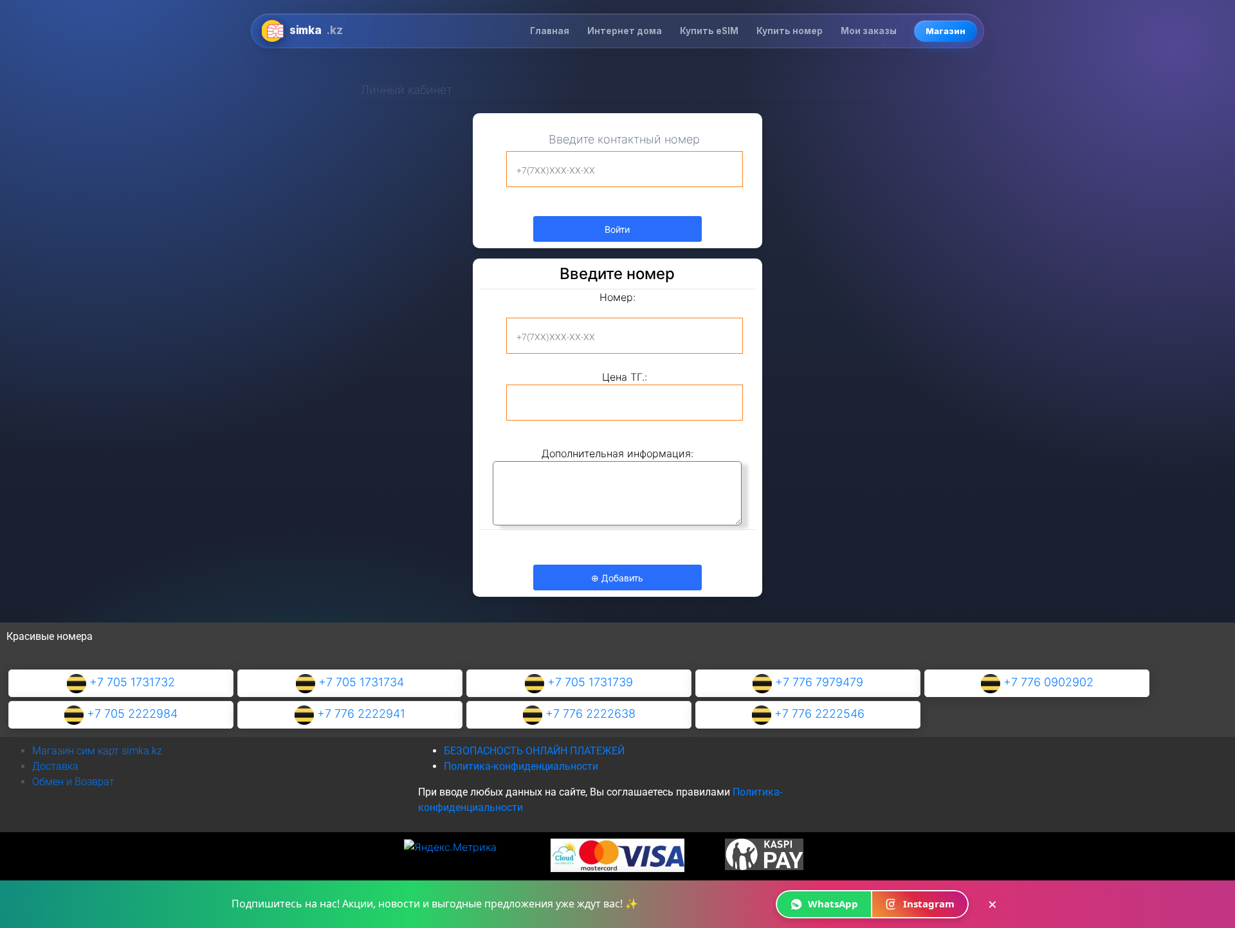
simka (315, 30)
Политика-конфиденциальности (521, 766)
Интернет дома (624, 31)
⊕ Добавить (617, 577)
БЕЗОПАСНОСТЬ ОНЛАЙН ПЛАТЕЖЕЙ (534, 751)
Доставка (55, 766)
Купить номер (789, 31)
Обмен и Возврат (73, 782)
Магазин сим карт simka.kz (97, 751)
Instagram (929, 903)
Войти (617, 229)
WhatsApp (833, 903)
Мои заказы (869, 31)
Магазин (945, 31)
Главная (549, 31)
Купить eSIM (709, 31)
